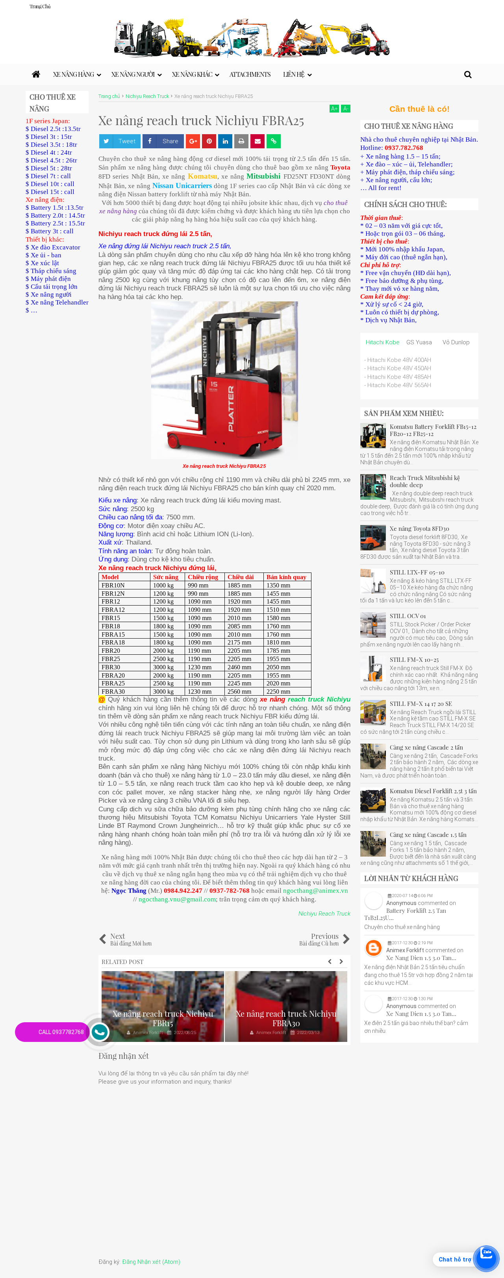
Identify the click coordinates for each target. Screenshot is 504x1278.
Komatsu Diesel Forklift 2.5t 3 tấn (433, 791)
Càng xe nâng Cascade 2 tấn (426, 747)
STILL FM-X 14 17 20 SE (421, 703)
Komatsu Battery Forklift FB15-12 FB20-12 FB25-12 (433, 430)
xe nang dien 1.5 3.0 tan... (421, 958)
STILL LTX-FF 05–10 (417, 572)
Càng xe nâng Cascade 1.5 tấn (428, 834)
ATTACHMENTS (250, 74)
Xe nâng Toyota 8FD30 (419, 528)
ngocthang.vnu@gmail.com (177, 899)
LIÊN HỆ (293, 74)
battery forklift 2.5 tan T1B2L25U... (405, 914)
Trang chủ (40, 6)
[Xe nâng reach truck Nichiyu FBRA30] (286, 1006)
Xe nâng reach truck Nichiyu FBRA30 (286, 1018)
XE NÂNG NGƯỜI (132, 74)
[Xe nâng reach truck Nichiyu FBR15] (163, 1006)
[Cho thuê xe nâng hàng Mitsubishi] (36, 74)
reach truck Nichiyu (319, 699)
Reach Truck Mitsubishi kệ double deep (425, 481)
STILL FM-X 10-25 (414, 659)
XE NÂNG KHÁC (192, 74)
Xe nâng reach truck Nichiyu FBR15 (163, 1018)
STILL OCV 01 (408, 616)
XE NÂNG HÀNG (73, 74)
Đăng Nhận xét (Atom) (151, 1261)
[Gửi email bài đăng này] (257, 141)
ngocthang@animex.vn (315, 890)
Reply (468, 932)
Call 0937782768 (61, 1032)
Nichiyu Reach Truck (324, 913)
